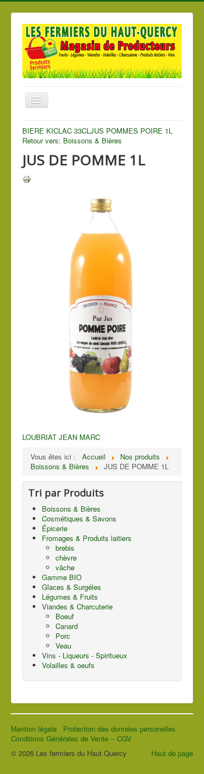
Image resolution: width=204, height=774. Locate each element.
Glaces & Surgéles (71, 587)
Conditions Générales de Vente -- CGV (71, 738)
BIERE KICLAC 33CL (56, 130)
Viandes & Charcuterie (77, 606)
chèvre (66, 557)
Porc (62, 636)
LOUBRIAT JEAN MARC (61, 437)
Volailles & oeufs (68, 665)
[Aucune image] (102, 302)
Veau (63, 645)
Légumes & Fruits (70, 596)
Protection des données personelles (120, 728)
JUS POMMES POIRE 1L (131, 130)
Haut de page (172, 753)
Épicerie (54, 528)
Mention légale (37, 728)
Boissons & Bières (71, 509)
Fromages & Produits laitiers (87, 538)
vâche (65, 567)
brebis (65, 548)
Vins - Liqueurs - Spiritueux (84, 655)
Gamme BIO (62, 577)
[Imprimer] (26, 178)
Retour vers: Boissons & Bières (72, 140)
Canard (66, 626)
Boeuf (64, 616)
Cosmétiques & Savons (79, 518)
